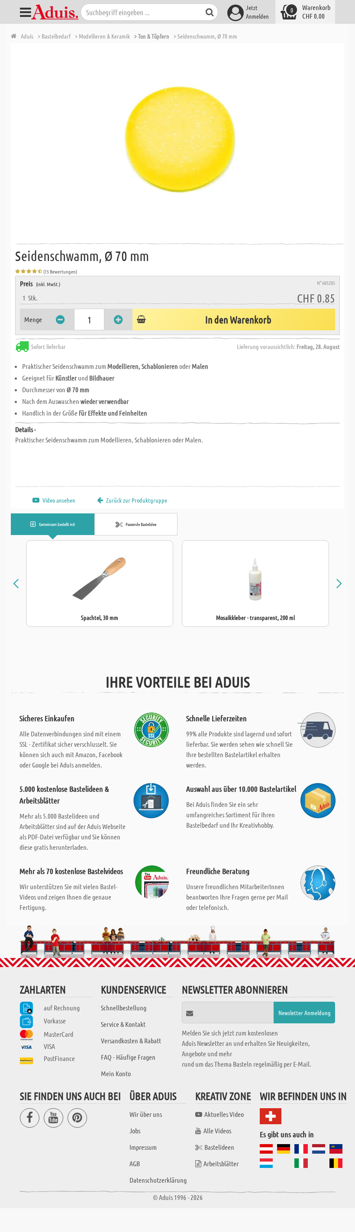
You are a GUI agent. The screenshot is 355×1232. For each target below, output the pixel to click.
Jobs (134, 1130)
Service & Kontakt (123, 1024)
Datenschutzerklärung (158, 1180)
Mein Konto (116, 1073)
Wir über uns (145, 1114)
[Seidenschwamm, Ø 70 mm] (179, 140)
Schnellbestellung (123, 1007)
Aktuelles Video (224, 1114)
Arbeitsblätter (221, 1163)
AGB (134, 1163)
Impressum (143, 1147)
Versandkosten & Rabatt (131, 1040)
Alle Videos (217, 1130)
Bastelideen (219, 1147)
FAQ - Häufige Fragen (128, 1057)
